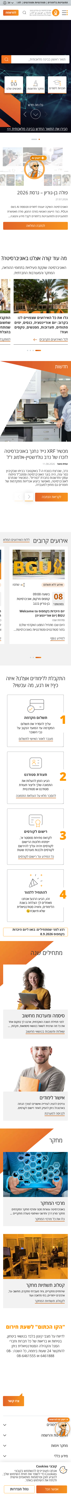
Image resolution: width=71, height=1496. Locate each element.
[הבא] (25, 114)
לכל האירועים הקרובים (53, 339)
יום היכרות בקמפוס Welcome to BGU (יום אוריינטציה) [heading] (42, 613)
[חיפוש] (24, 12)
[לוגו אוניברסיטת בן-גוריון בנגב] (44, 12)
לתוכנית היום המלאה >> (50, 129)
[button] (65, 13)
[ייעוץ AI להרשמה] (62, 1428)
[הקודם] (46, 114)
